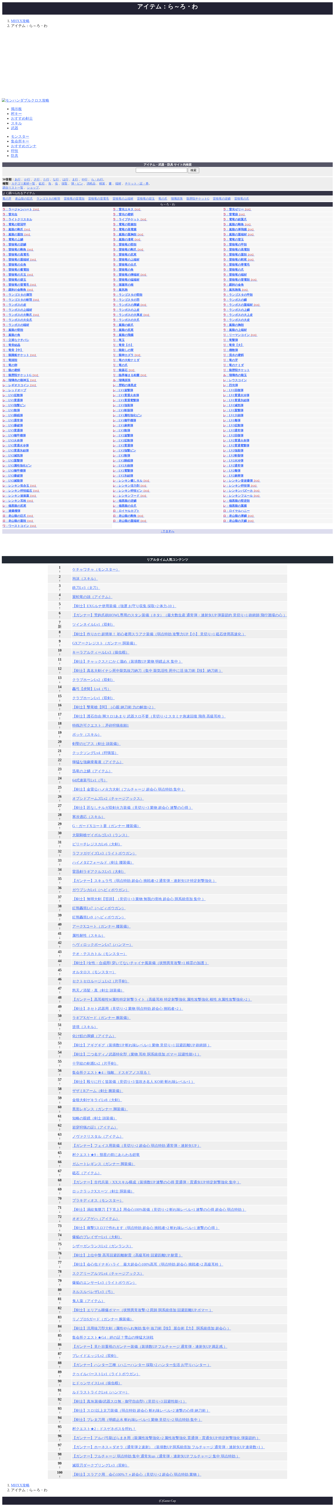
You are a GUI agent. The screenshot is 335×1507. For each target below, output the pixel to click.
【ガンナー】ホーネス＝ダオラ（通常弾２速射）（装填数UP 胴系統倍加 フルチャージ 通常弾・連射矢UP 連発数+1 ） (168, 1447)
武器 (14, 128)
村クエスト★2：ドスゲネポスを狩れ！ (104, 1429)
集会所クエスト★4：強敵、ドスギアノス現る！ (111, 1072)
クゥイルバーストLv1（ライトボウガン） (106, 1374)
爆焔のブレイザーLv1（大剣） (97, 1237)
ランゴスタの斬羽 (48, 198)
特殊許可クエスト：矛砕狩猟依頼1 (100, 725)
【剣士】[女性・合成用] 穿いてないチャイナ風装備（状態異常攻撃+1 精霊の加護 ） (140, 963)
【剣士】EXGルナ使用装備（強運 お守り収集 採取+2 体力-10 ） (124, 606)
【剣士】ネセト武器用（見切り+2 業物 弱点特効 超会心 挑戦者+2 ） (127, 1009)
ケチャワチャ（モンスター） (96, 569)
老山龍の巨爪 (24, 198)
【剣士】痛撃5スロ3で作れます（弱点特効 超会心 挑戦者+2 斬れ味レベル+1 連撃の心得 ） (145, 1228)
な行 (56, 179)
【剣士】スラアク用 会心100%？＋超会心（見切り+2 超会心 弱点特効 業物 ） (136, 1474)
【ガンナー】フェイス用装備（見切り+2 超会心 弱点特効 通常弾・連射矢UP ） (136, 1146)
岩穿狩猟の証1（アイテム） (95, 1127)
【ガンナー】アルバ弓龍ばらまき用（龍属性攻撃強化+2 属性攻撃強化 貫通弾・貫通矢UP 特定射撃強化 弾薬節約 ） (166, 1438)
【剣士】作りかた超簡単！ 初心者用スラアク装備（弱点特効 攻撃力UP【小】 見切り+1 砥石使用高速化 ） (159, 634)
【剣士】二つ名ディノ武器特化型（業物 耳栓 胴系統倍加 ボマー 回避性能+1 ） (136, 1054)
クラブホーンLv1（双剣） (93, 698)
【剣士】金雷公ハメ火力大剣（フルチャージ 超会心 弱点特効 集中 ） (128, 789)
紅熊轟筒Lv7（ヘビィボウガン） (99, 908)
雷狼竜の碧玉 (146, 198)
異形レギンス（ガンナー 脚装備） (100, 1109)
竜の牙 (7, 198)
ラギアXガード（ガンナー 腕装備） (101, 1018)
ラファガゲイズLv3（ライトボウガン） (104, 853)
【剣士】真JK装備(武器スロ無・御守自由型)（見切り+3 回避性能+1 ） (129, 1401)
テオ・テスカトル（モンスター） (99, 954)
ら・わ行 (97, 179)
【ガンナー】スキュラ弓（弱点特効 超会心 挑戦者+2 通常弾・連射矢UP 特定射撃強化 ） (144, 881)
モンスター (20, 136)
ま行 (75, 179)
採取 (64, 183)
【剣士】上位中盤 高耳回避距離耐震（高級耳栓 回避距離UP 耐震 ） (127, 1255)
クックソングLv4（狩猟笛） (95, 753)
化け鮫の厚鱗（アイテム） (94, 1036)
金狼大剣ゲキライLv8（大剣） (97, 1100)
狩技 (14, 151)
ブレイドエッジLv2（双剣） (95, 1356)
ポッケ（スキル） (86, 734)
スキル (16, 123)
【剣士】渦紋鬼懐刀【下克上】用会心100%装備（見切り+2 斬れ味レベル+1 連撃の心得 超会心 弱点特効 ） (159, 1209)
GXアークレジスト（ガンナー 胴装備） (104, 643)
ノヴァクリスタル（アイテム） (97, 1136)
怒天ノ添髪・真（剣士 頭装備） (98, 990)
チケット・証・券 (137, 183)
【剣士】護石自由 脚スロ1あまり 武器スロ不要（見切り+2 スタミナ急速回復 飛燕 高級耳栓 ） (149, 716)
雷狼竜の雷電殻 (74, 198)
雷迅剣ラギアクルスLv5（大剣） (99, 872)
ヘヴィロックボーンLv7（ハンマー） (102, 945)
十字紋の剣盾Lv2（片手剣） (95, 1063)
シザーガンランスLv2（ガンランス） (102, 1246)
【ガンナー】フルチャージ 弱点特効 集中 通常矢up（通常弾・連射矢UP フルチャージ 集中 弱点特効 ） (156, 1456)
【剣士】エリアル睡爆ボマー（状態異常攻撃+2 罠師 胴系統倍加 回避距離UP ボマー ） (142, 1310)
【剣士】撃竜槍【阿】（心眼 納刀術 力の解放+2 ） (113, 707)
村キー (16, 114)
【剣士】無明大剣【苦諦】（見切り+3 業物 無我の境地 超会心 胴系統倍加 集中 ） (139, 899)
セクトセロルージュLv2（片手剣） (100, 981)
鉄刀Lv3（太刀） (86, 588)
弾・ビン (77, 183)
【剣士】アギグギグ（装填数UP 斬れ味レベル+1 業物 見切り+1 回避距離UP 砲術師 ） (141, 1045)
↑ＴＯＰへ (167, 531)
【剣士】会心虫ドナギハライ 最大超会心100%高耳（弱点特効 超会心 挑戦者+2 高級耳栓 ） (147, 1264)
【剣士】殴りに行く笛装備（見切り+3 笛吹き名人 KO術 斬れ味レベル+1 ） (133, 1082)
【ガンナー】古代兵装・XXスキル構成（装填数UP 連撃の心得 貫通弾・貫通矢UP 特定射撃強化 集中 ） (156, 1182)
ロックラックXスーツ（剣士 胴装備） (103, 1191)
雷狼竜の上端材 (123, 198)
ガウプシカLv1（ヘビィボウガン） (100, 890)
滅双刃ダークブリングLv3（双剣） (100, 1465)
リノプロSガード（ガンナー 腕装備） (103, 1319)
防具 (14, 156)
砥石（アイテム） (86, 1173)
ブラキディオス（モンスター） (97, 1200)
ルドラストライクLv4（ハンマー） (100, 1392)
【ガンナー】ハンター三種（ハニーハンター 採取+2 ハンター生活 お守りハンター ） (141, 1365)
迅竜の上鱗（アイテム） (92, 771)
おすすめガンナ (23, 146)
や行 (85, 179)
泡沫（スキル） (85, 579)
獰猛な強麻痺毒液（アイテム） (97, 762)
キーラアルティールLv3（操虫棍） (100, 652)
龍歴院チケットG (197, 198)
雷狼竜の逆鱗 (222, 198)
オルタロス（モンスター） (94, 972)
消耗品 (91, 183)
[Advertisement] (167, 64)
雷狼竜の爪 (241, 198)
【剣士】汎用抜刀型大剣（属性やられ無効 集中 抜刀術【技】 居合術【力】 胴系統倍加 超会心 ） (151, 1328)
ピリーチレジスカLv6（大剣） (97, 844)
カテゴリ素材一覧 (23, 183)
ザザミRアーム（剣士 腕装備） (97, 1091)
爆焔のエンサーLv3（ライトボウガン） (104, 1283)
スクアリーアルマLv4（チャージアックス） (108, 1273)
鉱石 (42, 183)
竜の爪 (162, 198)
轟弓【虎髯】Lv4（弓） (91, 689)
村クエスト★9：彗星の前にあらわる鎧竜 (106, 1155)
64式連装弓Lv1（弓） (89, 780)
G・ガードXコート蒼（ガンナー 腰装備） (106, 826)
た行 (46, 179)
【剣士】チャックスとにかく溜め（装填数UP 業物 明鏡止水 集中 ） (127, 661)
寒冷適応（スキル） (88, 817)
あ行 (18, 179)
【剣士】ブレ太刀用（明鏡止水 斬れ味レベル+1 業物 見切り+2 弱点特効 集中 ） (137, 1420)
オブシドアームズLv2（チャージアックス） (108, 798)
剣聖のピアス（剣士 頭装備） (96, 744)
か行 (27, 179)
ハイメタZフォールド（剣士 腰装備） (103, 862)
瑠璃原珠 (177, 198)
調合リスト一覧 (13, 187)
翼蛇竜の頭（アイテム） (92, 597)
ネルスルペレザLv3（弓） (93, 1292)
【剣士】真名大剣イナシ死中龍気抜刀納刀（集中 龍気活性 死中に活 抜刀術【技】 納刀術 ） (147, 671)
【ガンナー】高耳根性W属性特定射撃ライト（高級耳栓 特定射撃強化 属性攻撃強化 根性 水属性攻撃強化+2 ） (162, 999)
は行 (65, 179)
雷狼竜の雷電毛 (98, 198)
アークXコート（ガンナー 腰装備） (101, 926)
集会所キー (20, 141)
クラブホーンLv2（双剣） (93, 680)
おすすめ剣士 (22, 118)
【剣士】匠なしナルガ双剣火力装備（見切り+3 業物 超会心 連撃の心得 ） (132, 808)
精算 (102, 183)
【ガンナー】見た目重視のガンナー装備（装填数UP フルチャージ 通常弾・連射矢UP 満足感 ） (149, 1347)
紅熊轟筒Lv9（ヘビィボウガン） (99, 917)
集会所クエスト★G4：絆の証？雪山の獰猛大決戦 (112, 1337)
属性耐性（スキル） (88, 935)
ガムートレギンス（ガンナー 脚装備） (103, 1164)
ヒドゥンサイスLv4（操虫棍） (97, 1383)
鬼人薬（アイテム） (88, 1301)
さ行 (37, 179)
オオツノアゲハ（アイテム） (96, 1219)
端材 (118, 183)
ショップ (33, 187)
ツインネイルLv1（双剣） (93, 624)
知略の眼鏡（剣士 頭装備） (94, 1118)
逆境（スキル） (85, 1027)
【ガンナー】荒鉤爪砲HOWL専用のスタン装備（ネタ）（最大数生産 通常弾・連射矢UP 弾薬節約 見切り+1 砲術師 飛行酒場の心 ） (179, 615)
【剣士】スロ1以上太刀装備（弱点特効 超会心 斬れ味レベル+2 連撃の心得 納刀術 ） (141, 1410)
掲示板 (16, 109)
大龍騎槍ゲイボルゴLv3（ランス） (100, 835)
